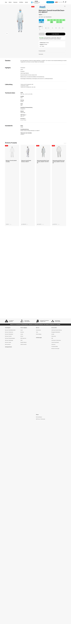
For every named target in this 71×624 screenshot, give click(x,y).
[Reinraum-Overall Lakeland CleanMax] (12, 152)
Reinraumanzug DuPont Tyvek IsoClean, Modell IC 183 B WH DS (59, 161)
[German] (57, 2)
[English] (55, 2)
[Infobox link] (12, 321)
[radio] (63, 28)
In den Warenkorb (55, 34)
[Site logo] (35, 2)
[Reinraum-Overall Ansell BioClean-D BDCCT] (28, 152)
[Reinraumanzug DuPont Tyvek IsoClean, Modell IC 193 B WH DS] (43, 152)
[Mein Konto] (61, 2)
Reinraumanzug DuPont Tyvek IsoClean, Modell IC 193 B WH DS (43, 161)
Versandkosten (48, 16)
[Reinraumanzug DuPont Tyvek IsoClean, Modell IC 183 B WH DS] (59, 152)
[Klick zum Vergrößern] (7, 33)
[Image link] (43, 375)
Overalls (45, 44)
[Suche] (59, 2)
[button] (64, 143)
